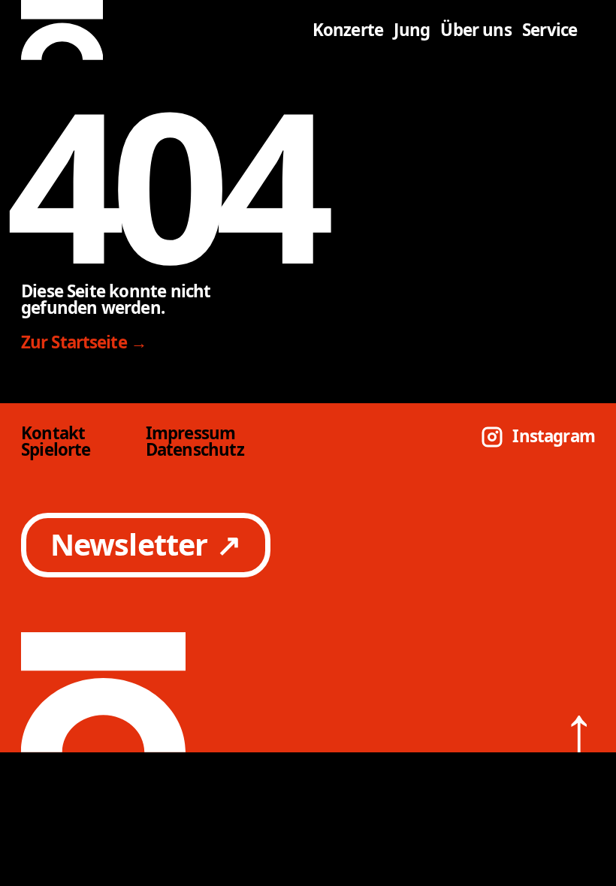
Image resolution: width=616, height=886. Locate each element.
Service (549, 29)
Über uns (476, 29)
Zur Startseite (84, 342)
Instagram (553, 436)
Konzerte (348, 29)
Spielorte (56, 449)
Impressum (191, 433)
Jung (412, 29)
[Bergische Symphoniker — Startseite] (162, 30)
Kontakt (53, 433)
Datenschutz (195, 449)
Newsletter (146, 544)
